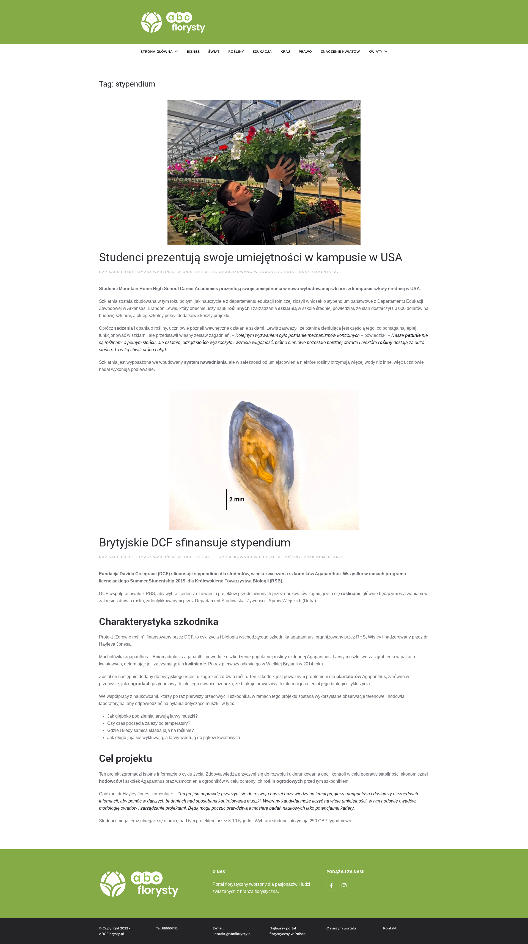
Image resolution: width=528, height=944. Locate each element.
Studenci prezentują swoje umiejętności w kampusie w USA (250, 257)
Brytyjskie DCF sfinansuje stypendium (195, 542)
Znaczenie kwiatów (340, 51)
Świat (213, 51)
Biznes (193, 51)
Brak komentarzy (319, 272)
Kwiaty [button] (375, 51)
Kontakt (390, 928)
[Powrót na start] (174, 22)
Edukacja (262, 51)
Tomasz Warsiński (155, 272)
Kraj (285, 51)
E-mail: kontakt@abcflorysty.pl (232, 931)
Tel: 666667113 (167, 928)
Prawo (305, 51)
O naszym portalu (341, 928)
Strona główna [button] (157, 51)
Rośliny (236, 51)
